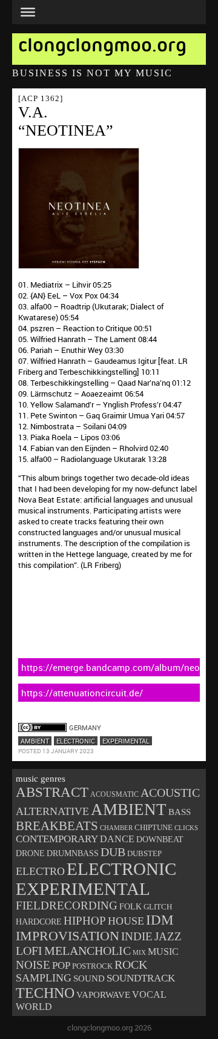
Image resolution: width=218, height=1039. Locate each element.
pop (61, 965)
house (126, 921)
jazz (168, 936)
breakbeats (57, 826)
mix (139, 952)
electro (40, 871)
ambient (35, 740)
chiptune (153, 827)
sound (89, 978)
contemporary (57, 839)
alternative (52, 811)
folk (130, 906)
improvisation (67, 935)
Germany (85, 727)
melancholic (87, 951)
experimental (126, 740)
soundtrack (141, 978)
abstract (52, 792)
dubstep (144, 853)
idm (159, 920)
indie (137, 936)
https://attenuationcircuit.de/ (82, 693)
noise (33, 964)
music (163, 951)
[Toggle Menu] (28, 12)
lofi (29, 950)
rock (130, 964)
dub (113, 852)
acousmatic (114, 794)
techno (45, 993)
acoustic (170, 793)
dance (117, 839)
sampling (43, 978)
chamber (116, 827)
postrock (92, 966)
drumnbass (73, 853)
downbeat (159, 839)
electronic (75, 740)
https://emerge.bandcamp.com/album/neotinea (110, 667)
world (34, 1006)
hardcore (39, 921)
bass (179, 812)
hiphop (85, 920)
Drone (30, 853)
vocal (149, 994)
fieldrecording (66, 905)
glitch (158, 906)
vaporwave (103, 995)
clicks (186, 827)
